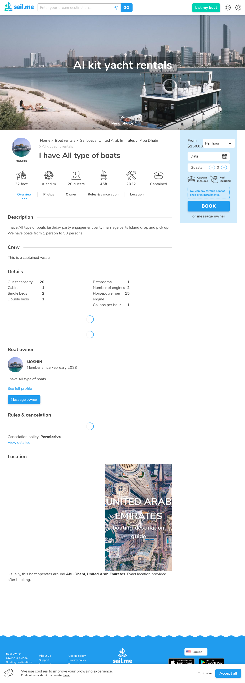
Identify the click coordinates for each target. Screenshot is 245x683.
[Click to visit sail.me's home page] (19, 7)
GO (126, 7)
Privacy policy (77, 660)
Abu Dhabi (149, 140)
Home (45, 140)
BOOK (208, 206)
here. (66, 675)
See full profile (20, 388)
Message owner (24, 399)
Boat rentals (65, 140)
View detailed (19, 442)
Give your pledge (17, 658)
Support (44, 660)
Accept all (228, 673)
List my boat (206, 7)
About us (45, 656)
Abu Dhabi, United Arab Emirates (95, 574)
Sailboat (87, 140)
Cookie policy (77, 656)
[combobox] (79, 7)
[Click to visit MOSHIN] (15, 364)
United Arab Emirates (117, 140)
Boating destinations (19, 662)
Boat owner (13, 654)
